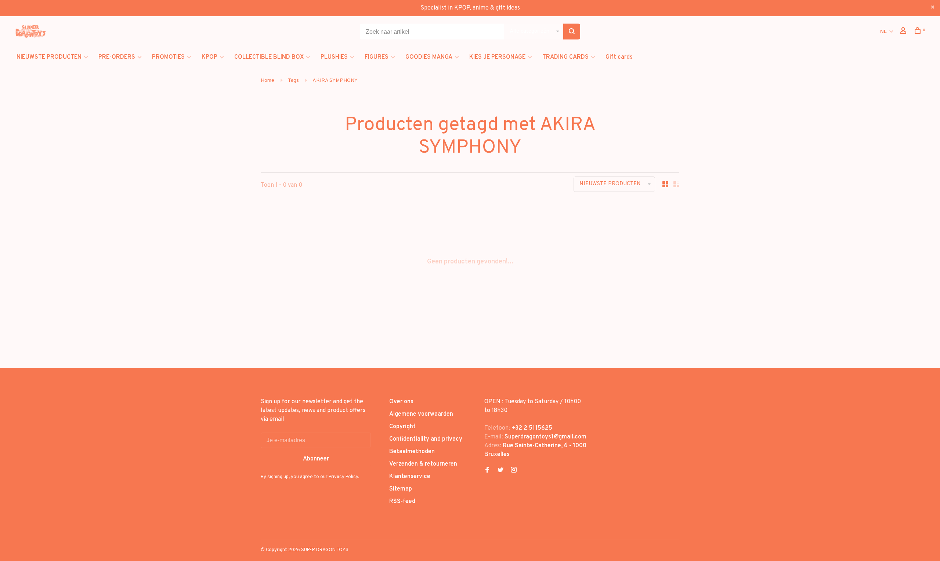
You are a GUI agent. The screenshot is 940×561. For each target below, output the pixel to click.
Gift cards (619, 57)
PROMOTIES (168, 57)
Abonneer (316, 459)
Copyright (402, 426)
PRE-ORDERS (116, 57)
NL (883, 32)
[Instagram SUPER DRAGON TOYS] (514, 470)
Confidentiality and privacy (425, 439)
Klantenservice (409, 476)
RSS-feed (402, 501)
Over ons (401, 401)
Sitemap (400, 489)
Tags (293, 80)
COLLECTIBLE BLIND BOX (269, 57)
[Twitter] (500, 470)
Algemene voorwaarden (421, 414)
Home (267, 80)
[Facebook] (487, 470)
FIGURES (376, 57)
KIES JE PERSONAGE (497, 57)
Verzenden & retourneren (423, 464)
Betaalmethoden (412, 451)
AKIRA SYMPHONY (335, 80)
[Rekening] (904, 32)
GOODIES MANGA (428, 57)
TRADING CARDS (565, 57)
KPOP (209, 57)
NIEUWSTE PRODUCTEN (49, 57)
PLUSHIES (334, 57)
